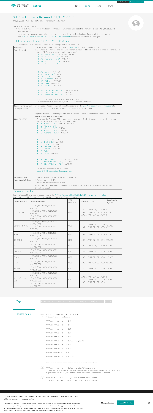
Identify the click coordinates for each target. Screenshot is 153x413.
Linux (109, 301)
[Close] (149, 402)
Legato (100, 301)
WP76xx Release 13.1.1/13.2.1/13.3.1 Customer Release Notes (80, 195)
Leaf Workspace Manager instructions (98, 106)
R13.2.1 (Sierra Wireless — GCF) (51, 92)
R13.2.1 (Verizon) (45, 86)
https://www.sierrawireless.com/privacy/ (20, 399)
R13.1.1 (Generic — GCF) (48, 54)
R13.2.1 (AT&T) (44, 72)
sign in (126, 1)
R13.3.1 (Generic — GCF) (48, 56)
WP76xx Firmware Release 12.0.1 (59, 349)
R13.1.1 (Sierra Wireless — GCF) (51, 90)
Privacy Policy (61, 404)
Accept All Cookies (125, 403)
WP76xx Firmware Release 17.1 (58, 321)
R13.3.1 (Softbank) (45, 79)
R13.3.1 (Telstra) (45, 81)
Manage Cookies (107, 403)
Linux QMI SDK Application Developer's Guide (55, 171)
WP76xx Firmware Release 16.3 (58, 329)
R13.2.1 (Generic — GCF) (48, 63)
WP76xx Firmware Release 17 (58, 325)
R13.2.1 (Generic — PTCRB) (49, 61)
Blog (99, 6)
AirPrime (46, 301)
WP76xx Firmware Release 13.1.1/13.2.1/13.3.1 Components (46, 37)
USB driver (73, 47)
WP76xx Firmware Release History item (62, 314)
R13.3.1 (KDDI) (44, 76)
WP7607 (68, 301)
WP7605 (57, 301)
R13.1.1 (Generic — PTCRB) (49, 59)
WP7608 (79, 301)
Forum (110, 6)
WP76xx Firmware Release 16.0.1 (59, 337)
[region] (76, 403)
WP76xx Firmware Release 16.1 (58, 333)
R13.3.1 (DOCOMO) (46, 74)
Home (76, 6)
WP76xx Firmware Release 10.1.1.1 (60, 352)
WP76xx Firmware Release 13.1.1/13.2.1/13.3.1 (65, 341)
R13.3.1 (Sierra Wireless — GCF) (51, 95)
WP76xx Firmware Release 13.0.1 (59, 345)
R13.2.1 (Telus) (44, 83)
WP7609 (90, 301)
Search (88, 6)
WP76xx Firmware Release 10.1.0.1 (60, 357)
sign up (120, 1)
